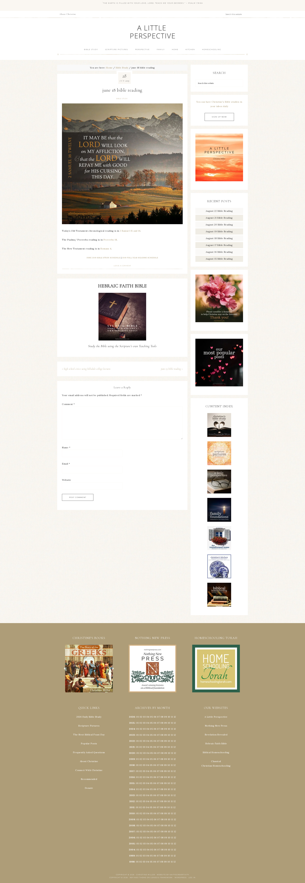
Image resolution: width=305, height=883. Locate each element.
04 (147, 716)
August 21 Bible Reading (219, 217)
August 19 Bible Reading (219, 231)
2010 (132, 813)
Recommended (89, 779)
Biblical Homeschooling (216, 752)
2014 (132, 789)
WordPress (181, 877)
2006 (132, 837)
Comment (68, 404)
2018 (132, 765)
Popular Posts (89, 743)
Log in (192, 877)
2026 (132, 716)
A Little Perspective (152, 32)
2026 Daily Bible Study (88, 716)
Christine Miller (145, 875)
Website (66, 480)
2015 (132, 783)
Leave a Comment (122, 266)
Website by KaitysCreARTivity (173, 875)
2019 (132, 759)
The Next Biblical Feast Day (89, 734)
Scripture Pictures (88, 725)
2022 (132, 741)
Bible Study (122, 99)
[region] (89, 668)
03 (144, 716)
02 (141, 716)
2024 (132, 728)
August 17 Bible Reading (219, 245)
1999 (132, 855)
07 (158, 716)
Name (66, 447)
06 (155, 716)
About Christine (89, 761)
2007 (132, 831)
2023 (132, 735)
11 (172, 722)
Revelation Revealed (216, 734)
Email (66, 463)
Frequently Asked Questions (89, 752)
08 (162, 716)
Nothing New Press (216, 725)
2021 (132, 747)
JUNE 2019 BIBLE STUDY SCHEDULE (103, 258)
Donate (89, 788)
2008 (132, 825)
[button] (89, 668)
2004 (132, 849)
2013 (132, 795)
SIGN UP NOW (219, 117)
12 (175, 722)
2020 (132, 753)
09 (165, 722)
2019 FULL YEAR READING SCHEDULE (140, 258)
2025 (132, 722)
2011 (132, 807)
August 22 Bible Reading (219, 211)
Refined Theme (138, 877)
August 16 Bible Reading (219, 252)
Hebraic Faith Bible (216, 743)
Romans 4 (105, 248)
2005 (132, 843)
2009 (132, 819)
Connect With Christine (88, 770)
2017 (132, 771)
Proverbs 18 (110, 239)
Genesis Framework (162, 877)
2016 (132, 777)
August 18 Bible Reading (219, 238)
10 (169, 722)
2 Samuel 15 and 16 (130, 230)
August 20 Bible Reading (219, 224)
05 (151, 716)
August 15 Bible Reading (219, 258)
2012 (132, 801)
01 (137, 716)
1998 (132, 861)
